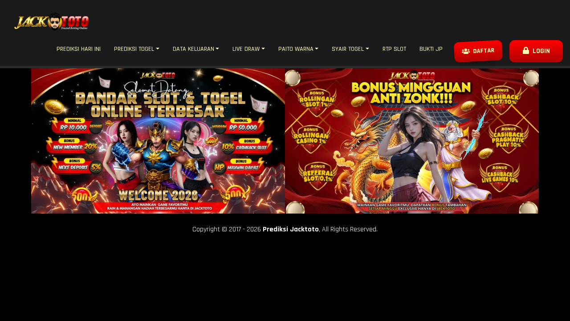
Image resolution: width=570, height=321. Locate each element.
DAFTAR (483, 51)
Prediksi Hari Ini (79, 49)
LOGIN (539, 51)
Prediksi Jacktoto (291, 229)
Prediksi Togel (134, 49)
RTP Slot (394, 49)
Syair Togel (348, 49)
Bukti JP (431, 49)
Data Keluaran (193, 49)
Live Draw (246, 49)
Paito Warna (296, 49)
